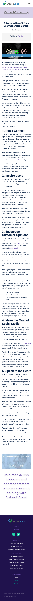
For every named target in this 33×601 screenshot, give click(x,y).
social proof (13, 248)
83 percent (27, 343)
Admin (20, 36)
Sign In (16, 526)
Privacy (16, 583)
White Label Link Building (16, 560)
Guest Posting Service (16, 566)
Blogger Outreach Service (16, 563)
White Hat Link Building (16, 569)
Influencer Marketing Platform (16, 549)
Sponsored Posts (16, 546)
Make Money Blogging (16, 543)
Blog (16, 577)
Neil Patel (21, 243)
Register (16, 529)
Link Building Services (16, 557)
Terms (16, 580)
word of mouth (14, 160)
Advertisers (16, 554)
